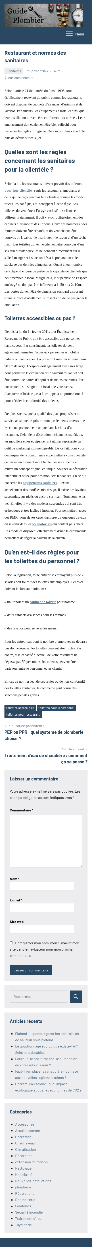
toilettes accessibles (20, 708)
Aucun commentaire (18, 78)
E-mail (16, 900)
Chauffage (23, 1137)
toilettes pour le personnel (56, 708)
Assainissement (27, 1130)
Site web (17, 921)
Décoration (24, 1155)
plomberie (23, 1187)
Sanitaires (13, 71)
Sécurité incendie (29, 1212)
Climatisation (25, 1149)
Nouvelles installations (33, 1181)
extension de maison (31, 1162)
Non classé (23, 1174)
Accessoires (25, 1124)
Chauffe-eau (25, 1143)
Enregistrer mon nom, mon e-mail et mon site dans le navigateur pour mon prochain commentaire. (44, 949)
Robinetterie (25, 1199)
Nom (14, 879)
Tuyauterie (23, 1225)
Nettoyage (23, 1168)
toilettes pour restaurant (23, 714)
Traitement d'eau (28, 1218)
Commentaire (21, 810)
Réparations (24, 1193)
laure (57, 71)
